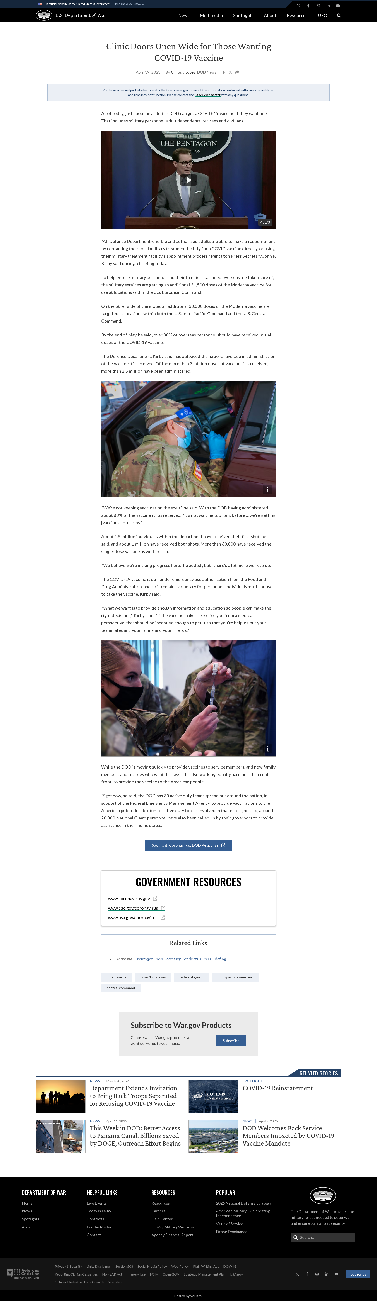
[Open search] (339, 15)
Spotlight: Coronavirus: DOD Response (185, 845)
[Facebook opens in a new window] (308, 5)
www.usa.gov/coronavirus (133, 917)
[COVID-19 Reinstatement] (263, 1095)
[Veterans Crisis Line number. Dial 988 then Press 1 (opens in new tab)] (23, 1274)
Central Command (121, 988)
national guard (192, 977)
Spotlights (243, 15)
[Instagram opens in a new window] (318, 5)
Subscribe (231, 1040)
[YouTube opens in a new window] (338, 5)
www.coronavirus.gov (129, 898)
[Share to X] (231, 72)
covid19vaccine (153, 977)
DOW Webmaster (208, 95)
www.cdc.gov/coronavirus (133, 908)
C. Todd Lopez (183, 72)
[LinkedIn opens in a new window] (328, 5)
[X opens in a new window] (298, 5)
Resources (297, 15)
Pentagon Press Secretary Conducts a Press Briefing (181, 958)
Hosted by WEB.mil (188, 1296)
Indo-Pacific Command (235, 977)
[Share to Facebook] (224, 72)
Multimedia (211, 15)
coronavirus (116, 977)
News (183, 15)
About (270, 15)
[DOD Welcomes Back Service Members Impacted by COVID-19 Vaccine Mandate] (263, 1135)
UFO (322, 15)
